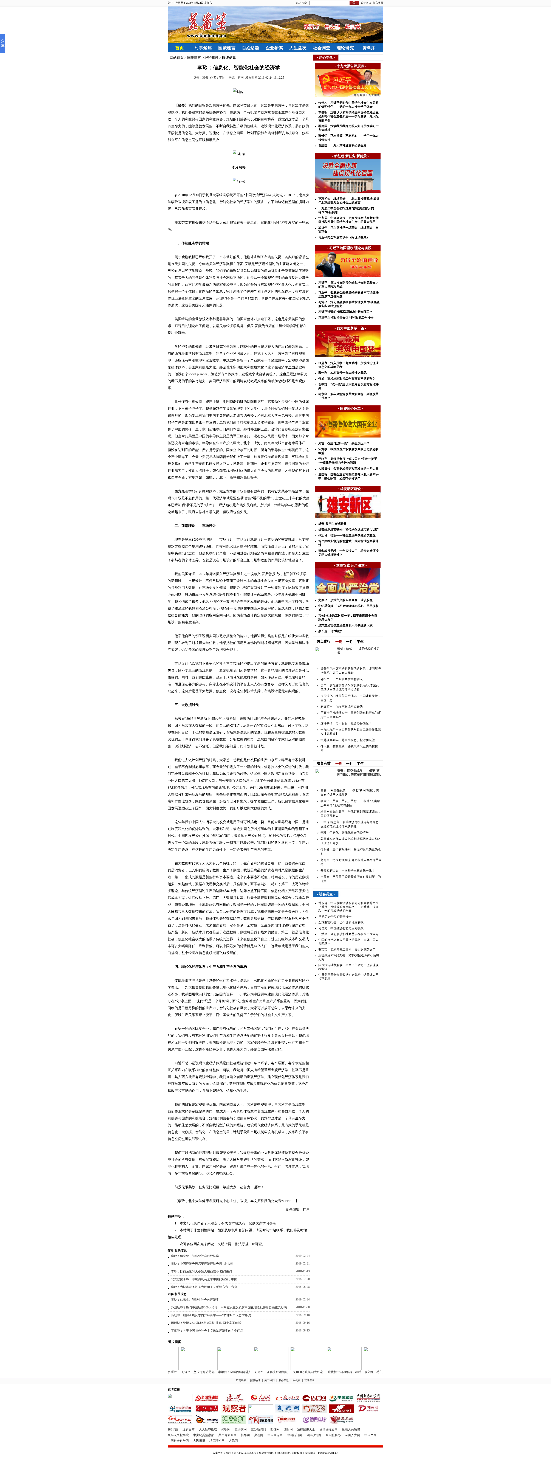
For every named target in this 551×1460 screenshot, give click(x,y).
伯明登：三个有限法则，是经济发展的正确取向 (350, 851)
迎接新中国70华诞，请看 (329, 1372)
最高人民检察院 (178, 1435)
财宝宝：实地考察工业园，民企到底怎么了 (347, 949)
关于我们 (269, 1380)
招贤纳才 (255, 1380)
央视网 (258, 1435)
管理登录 (309, 1380)
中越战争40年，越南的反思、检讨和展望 (347, 740)
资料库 (368, 47)
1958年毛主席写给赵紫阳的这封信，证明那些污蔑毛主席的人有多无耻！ (350, 671)
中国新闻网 (294, 1435)
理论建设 (211, 57)
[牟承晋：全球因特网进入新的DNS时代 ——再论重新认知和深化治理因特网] (220, 1369)
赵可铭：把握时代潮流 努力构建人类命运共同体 (351, 862)
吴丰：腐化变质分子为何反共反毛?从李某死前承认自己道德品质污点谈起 (349, 687)
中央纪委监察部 (203, 1435)
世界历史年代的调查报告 (334, 916)
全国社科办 (333, 1435)
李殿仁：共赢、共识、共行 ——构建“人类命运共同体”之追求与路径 (350, 803)
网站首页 (177, 57)
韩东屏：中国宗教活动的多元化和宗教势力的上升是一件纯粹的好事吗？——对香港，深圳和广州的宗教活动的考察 (348, 906)
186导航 (173, 1429)
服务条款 (284, 1380)
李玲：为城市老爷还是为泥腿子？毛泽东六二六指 (204, 1287)
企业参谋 (274, 47)
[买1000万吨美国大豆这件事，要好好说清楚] (293, 1369)
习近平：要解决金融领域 (256, 1372)
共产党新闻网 (227, 1435)
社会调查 (321, 47)
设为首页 (366, 2)
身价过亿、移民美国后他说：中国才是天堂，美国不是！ (350, 698)
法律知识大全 (306, 1429)
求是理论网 (216, 1440)
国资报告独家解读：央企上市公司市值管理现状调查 (348, 967)
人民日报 (199, 1440)
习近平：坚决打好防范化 (183, 1372)
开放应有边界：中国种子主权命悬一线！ (347, 870)
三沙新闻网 (258, 1429)
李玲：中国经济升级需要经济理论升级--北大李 (202, 1263)
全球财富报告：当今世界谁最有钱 (341, 922)
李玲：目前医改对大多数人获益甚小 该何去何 (201, 1271)
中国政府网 (275, 1435)
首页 (179, 47)
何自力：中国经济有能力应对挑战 (341, 928)
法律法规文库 (328, 1429)
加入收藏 (378, 2)
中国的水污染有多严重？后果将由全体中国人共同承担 (348, 941)
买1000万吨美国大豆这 (293, 1372)
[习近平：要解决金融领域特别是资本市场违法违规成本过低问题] (256, 1369)
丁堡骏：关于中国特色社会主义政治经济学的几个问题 (207, 1330)
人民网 (233, 1440)
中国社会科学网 (178, 1440)
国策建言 (226, 47)
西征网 (274, 1429)
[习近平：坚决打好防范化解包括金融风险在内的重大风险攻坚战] (183, 1369)
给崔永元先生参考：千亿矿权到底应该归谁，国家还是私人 (350, 814)
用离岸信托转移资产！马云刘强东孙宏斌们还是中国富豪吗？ (350, 715)
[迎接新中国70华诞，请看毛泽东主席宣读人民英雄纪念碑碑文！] (329, 1369)
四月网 (288, 1429)
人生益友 (297, 47)
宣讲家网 (241, 1429)
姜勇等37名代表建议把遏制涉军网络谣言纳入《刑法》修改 (350, 841)
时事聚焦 (203, 47)
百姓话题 (250, 47)
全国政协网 (313, 1435)
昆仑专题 (326, 57)
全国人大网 (352, 1435)
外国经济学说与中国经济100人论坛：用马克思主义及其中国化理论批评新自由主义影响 (229, 1307)
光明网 (225, 1429)
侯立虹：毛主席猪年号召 (366, 1372)
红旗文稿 (189, 1429)
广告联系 (241, 1380)
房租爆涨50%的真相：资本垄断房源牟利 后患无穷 (348, 957)
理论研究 (345, 47)
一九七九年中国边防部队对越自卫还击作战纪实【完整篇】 (350, 731)
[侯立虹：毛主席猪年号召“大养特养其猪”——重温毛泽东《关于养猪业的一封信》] (366, 1369)
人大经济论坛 (208, 1429)
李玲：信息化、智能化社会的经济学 (195, 1256)
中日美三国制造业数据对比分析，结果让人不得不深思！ (348, 976)
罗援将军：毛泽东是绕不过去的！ (343, 706)
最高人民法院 (351, 1429)
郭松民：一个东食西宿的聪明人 (341, 679)
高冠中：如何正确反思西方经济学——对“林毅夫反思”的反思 (211, 1315)
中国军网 (370, 1435)
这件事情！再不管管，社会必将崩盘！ (346, 723)
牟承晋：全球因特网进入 (219, 1372)
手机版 (296, 1380)
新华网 (245, 1435)
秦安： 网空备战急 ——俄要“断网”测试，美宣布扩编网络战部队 (349, 792)
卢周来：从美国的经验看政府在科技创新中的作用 (350, 879)
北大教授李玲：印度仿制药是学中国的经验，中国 (204, 1279)
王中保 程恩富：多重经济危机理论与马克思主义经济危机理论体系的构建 (351, 824)
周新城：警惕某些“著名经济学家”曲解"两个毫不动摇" (206, 1323)
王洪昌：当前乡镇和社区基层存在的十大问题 (348, 934)
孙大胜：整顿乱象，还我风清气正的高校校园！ (349, 748)
